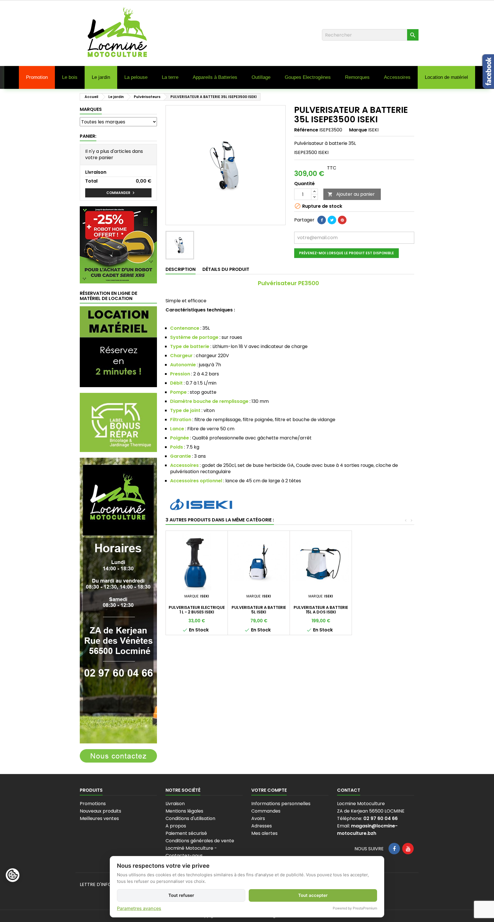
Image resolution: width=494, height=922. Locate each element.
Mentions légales (184, 811)
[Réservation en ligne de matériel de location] (118, 346)
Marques (91, 109)
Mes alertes (264, 833)
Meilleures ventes (99, 818)
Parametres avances (139, 908)
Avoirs (258, 818)
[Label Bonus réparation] (118, 422)
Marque (358, 130)
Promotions (93, 803)
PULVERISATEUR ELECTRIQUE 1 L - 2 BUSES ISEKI (197, 610)
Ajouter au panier (351, 194)
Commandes (265, 811)
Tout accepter (313, 895)
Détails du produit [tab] (225, 269)
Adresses (261, 826)
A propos (176, 826)
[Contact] (118, 755)
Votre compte (269, 790)
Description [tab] (181, 269)
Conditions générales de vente (200, 840)
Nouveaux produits (100, 811)
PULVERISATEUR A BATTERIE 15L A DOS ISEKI (321, 610)
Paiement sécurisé (186, 833)
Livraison (175, 803)
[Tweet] (332, 220)
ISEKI (373, 130)
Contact (348, 790)
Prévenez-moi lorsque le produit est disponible (346, 253)
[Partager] (321, 220)
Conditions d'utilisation (190, 818)
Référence (306, 130)
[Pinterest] (342, 220)
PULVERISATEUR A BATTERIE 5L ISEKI (259, 610)
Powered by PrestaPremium (355, 908)
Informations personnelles (280, 803)
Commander (121, 192)
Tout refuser (181, 895)
